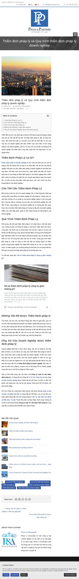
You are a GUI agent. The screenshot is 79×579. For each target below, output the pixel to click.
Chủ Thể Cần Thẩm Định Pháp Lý (15, 122)
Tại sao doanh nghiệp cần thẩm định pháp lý (23, 422)
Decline (24, 575)
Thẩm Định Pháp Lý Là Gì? (13, 120)
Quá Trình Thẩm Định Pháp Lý (14, 125)
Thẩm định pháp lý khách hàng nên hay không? (24, 439)
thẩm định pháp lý (9, 488)
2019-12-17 (7, 106)
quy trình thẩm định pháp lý (40, 482)
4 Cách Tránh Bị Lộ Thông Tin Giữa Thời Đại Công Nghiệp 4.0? (30, 472)
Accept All (15, 575)
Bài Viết (6, 108)
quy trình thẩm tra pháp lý (14, 482)
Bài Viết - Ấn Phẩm (16, 108)
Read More (65, 570)
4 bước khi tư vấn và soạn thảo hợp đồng (23, 456)
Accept (6, 575)
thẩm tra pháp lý (8, 485)
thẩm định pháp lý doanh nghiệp (29, 488)
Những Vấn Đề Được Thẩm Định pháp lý (17, 127)
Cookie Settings (70, 575)
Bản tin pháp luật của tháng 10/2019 (21, 447)
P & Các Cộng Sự (35, 377)
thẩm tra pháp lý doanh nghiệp (39, 485)
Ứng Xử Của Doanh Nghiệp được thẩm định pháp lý (21, 129)
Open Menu (75, 34)
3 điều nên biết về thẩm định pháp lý (21, 431)
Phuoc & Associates (22, 106)
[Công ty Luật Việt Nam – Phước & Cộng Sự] (39, 21)
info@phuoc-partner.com (52, 4)
